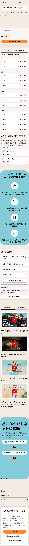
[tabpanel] (14, 92)
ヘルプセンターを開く (14, 281)
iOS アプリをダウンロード (16, 442)
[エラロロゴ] (5, 3)
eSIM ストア (4, 13)
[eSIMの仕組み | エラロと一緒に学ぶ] (14, 320)
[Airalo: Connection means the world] (14, 344)
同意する (14, 532)
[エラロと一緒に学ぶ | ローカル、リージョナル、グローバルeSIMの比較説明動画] (14, 391)
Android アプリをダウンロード (15, 453)
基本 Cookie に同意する (14, 536)
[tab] (7, 50)
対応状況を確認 (16, 41)
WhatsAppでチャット (14, 296)
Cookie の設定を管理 (14, 540)
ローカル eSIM (15, 13)
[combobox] (14, 8)
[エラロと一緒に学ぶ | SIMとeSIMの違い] (14, 367)
